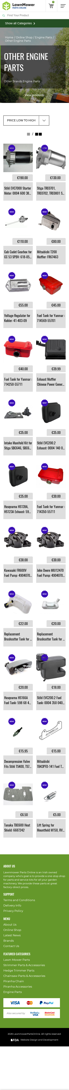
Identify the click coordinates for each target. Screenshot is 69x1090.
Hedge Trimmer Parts (18, 970)
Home (9, 37)
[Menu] (63, 6)
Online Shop (24, 37)
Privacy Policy (13, 910)
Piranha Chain (13, 981)
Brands (8, 940)
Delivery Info (12, 905)
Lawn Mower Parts (16, 959)
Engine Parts (43, 37)
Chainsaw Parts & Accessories (24, 976)
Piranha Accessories (17, 986)
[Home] (18, 6)
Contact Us (11, 946)
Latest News (12, 935)
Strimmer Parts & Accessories (24, 965)
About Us (9, 924)
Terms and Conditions (19, 900)
